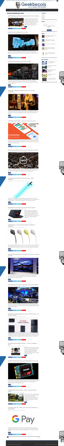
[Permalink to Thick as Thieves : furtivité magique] (43, 44)
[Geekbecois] (32, 5)
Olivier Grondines (11, 362)
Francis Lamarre (11, 392)
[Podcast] (51, 1)
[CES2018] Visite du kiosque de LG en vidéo (18, 32)
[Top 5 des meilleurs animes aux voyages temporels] (44, 63)
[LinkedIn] (45, 1)
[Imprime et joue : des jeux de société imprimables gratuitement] (44, 71)
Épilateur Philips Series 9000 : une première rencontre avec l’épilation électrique (50, 48)
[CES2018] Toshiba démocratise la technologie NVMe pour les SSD (23, 360)
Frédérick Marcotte (11, 93)
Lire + (25, 26)
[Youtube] (46, 1)
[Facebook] (43, 1)
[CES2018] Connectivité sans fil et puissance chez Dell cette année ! (23, 150)
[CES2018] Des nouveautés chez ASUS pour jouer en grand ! (21, 207)
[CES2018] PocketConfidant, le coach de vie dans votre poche (22, 120)
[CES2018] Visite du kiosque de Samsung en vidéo (19, 61)
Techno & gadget (20, 17)
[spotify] (48, 1)
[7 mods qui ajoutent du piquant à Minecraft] (44, 67)
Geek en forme (21, 392)
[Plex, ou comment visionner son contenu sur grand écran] (44, 79)
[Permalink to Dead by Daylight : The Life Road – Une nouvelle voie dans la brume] (43, 36)
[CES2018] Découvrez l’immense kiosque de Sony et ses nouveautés (23, 15)
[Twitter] (44, 1)
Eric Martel (10, 17)
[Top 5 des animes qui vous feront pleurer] (44, 75)
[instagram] (47, 1)
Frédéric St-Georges (11, 151)
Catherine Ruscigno (11, 316)
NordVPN (43, 18)
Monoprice (43, 17)
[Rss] (42, 1)
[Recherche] (57, 1)
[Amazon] (50, 1)
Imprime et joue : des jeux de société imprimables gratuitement (51, 70)
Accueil (7, 10)
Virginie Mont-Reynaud (11, 122)
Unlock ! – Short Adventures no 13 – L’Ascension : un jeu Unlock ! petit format (50, 53)
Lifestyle (25, 93)
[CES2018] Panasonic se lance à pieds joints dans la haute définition (23, 284)
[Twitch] (49, 1)
